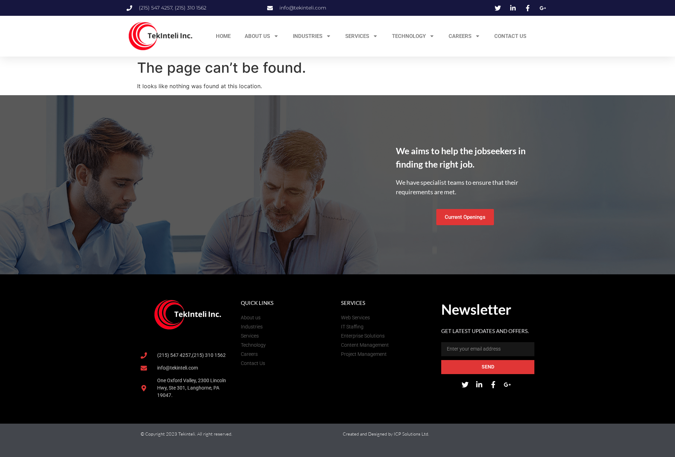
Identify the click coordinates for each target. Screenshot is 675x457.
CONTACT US (510, 36)
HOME (223, 36)
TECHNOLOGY (409, 36)
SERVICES (357, 36)
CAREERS (460, 36)
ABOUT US (257, 36)
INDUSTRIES (307, 36)
